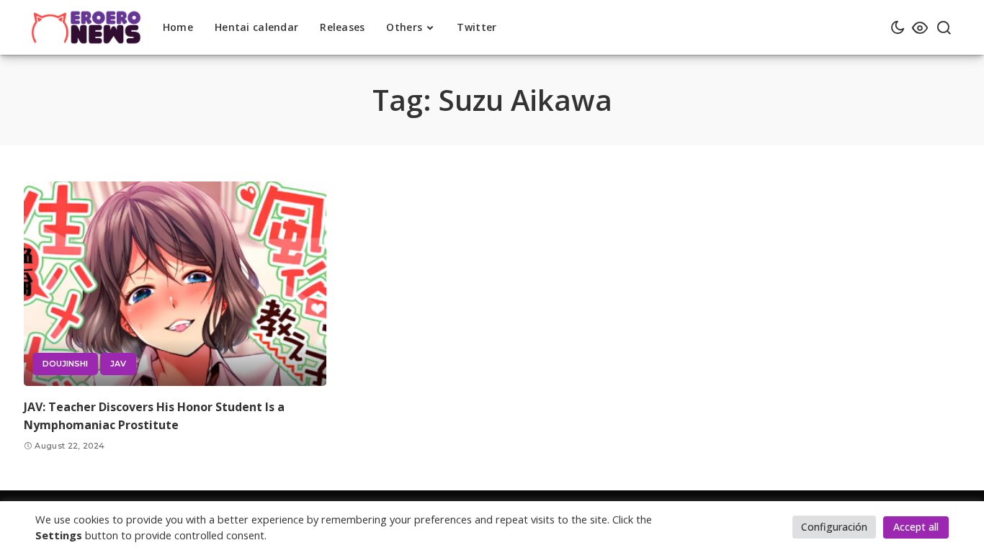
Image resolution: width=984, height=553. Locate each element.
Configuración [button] (834, 527)
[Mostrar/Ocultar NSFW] (920, 27)
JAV (118, 364)
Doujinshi (65, 364)
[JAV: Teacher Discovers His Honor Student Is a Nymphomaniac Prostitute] (175, 283)
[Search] (943, 27)
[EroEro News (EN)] (86, 27)
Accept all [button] (916, 527)
